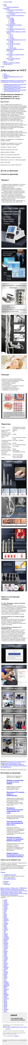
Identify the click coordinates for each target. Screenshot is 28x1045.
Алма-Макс (12, 23)
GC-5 (11, 56)
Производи (6, 8)
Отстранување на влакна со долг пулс (16, 12)
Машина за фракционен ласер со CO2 (16, 39)
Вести (5, 61)
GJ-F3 (11, 53)
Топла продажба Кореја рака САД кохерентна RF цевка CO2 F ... (15, 823)
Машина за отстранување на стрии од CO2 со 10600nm (15, 781)
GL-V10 (12, 30)
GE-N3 (11, 26)
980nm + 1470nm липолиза (13, 58)
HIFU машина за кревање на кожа (15, 54)
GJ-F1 (11, 52)
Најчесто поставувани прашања (12, 62)
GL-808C (12, 22)
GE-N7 (11, 27)
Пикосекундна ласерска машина (15, 9)
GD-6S (11, 41)
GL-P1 (11, 11)
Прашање (3, 872)
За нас (5, 5)
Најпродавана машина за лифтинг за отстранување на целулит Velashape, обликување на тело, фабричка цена (14, 766)
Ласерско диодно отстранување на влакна (11, 890)
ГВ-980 (11, 60)
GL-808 (11, 18)
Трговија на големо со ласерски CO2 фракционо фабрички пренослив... (15, 838)
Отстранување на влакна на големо (18, 893)
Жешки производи (5, 888)
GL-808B (12, 20)
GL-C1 (11, 34)
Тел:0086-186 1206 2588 (10, 874)
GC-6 (11, 57)
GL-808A (12, 19)
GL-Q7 (11, 46)
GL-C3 (11, 37)
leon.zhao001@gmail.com (10, 878)
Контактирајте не (8, 64)
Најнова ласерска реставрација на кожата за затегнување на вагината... (15, 854)
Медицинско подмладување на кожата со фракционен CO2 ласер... (15, 810)
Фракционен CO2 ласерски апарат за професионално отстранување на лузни (13, 762)
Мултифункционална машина (14, 25)
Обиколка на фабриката (13, 7)
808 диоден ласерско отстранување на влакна (12, 889)
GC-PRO (12, 38)
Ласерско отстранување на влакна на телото (14, 891)
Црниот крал (13, 47)
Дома (5, 4)
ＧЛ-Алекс (12, 14)
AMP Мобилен (23, 888)
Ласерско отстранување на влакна (9, 894)
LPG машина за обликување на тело (16, 29)
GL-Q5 (11, 45)
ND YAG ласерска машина (13, 43)
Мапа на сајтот (15, 888)
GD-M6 (11, 42)
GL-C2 (11, 35)
